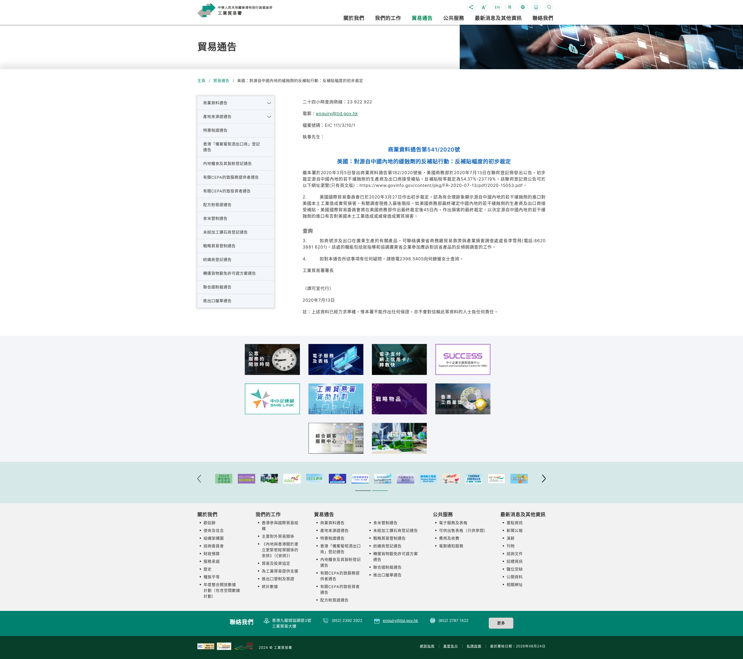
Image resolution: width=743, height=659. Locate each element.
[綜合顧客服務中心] (336, 438)
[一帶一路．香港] (496, 478)
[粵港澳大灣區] (519, 478)
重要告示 (450, 646)
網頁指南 (427, 646)
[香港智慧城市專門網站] (383, 478)
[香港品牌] (243, 646)
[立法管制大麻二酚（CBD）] (451, 478)
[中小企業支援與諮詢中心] (463, 359)
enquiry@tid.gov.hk (337, 113)
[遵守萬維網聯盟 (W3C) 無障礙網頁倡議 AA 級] (205, 646)
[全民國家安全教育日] (405, 478)
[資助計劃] (336, 399)
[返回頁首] (546, 501)
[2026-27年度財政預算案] (246, 478)
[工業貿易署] (240, 10)
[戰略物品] (399, 399)
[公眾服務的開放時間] (272, 359)
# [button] (544, 478)
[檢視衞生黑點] (428, 478)
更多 (501, 623)
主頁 (201, 80)
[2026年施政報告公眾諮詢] (224, 478)
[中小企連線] (272, 399)
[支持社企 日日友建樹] (315, 478)
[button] (269, 103)
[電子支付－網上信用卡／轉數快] (399, 359)
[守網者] (337, 478)
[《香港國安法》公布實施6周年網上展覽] (360, 478)
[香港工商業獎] (463, 399)
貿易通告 (221, 80)
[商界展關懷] (224, 646)
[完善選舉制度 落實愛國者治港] (474, 478)
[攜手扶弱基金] (292, 478)
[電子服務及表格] (336, 359)
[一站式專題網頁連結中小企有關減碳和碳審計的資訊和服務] (399, 438)
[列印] (536, 7)
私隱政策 (474, 646)
